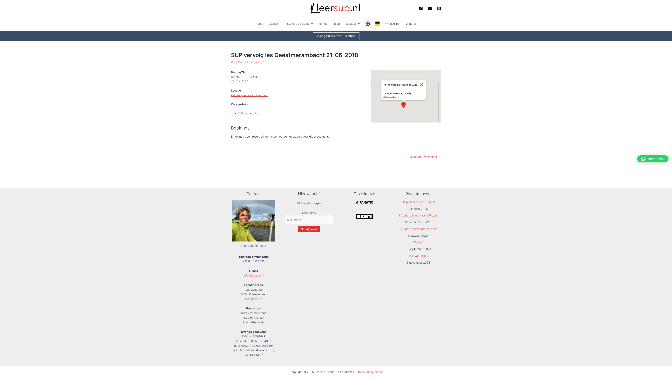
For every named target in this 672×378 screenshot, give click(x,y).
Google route (253, 299)
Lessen (273, 23)
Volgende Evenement (425, 156)
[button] (279, 24)
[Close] (421, 84)
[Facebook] (421, 8)
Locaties (350, 23)
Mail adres (309, 213)
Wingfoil (411, 23)
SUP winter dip (418, 255)
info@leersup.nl (254, 275)
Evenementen (389, 96)
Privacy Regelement (369, 372)
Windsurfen (392, 23)
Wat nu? (418, 242)
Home (259, 23)
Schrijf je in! (309, 229)
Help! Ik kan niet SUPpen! (418, 202)
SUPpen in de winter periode (418, 229)
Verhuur (323, 23)
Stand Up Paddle (298, 23)
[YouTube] (430, 8)
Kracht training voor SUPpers (418, 215)
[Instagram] (439, 8)
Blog (337, 23)
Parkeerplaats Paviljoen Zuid (249, 95)
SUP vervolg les (248, 113)
